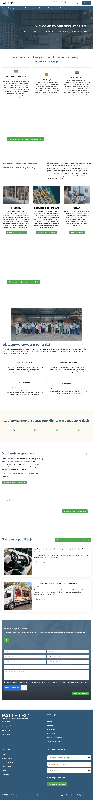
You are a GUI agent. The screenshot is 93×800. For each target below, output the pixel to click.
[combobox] (49, 656)
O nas (50, 8)
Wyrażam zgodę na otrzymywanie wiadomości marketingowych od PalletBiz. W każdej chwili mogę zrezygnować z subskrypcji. (47, 682)
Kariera (54, 2)
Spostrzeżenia (64, 8)
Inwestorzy (55, 4)
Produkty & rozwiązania (9, 8)
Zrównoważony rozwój (32, 8)
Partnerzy (63, 2)
